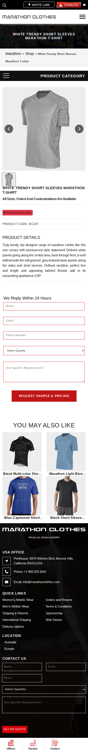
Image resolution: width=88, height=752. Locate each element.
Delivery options (13, 626)
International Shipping (16, 619)
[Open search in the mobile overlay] (4, 4)
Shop (29, 54)
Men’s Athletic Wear (15, 606)
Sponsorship (54, 613)
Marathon (13, 54)
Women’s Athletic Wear (18, 600)
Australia (10, 642)
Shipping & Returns (15, 613)
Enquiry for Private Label (18, 212)
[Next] (79, 129)
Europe (9, 648)
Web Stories (54, 619)
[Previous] (9, 129)
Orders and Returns (59, 600)
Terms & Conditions (59, 606)
